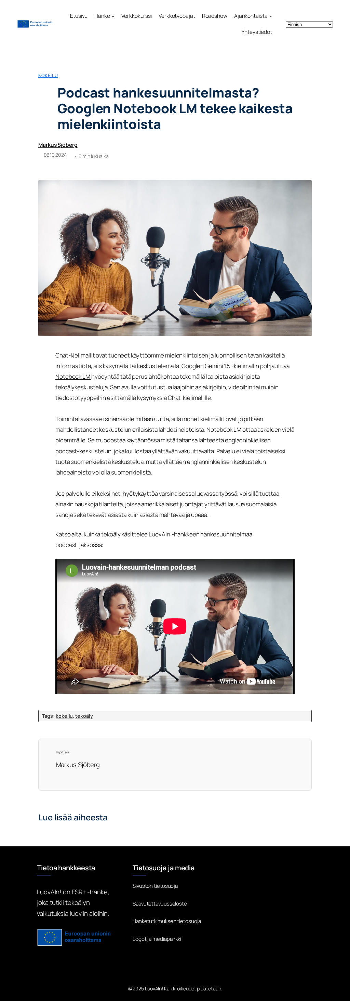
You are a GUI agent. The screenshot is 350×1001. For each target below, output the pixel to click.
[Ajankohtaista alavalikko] (270, 15)
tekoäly (84, 716)
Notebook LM (73, 376)
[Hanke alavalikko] (113, 15)
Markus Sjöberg (58, 144)
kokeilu (48, 75)
